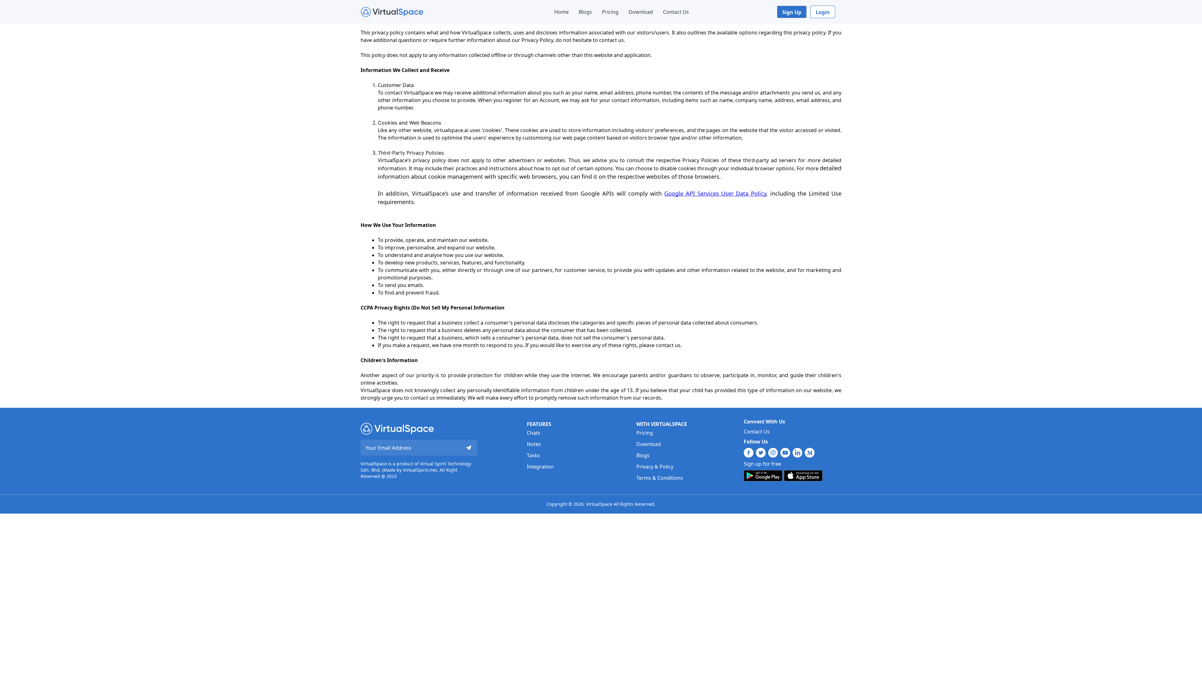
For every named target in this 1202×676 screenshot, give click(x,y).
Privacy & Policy (654, 466)
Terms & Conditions (659, 477)
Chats (533, 432)
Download (641, 11)
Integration (540, 466)
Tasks (533, 455)
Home (561, 11)
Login (823, 12)
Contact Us (676, 11)
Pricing (610, 11)
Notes (534, 444)
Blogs (585, 11)
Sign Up (791, 12)
